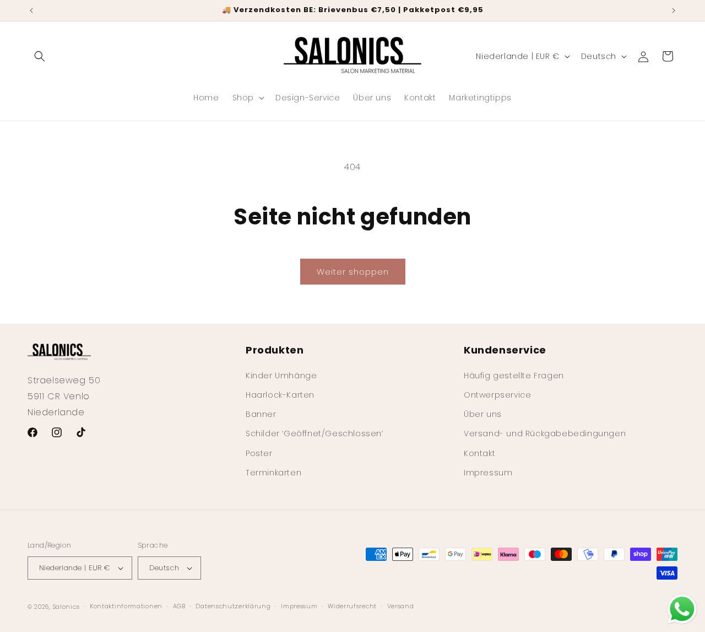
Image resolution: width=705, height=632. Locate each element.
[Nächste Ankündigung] (673, 10)
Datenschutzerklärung (233, 606)
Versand (400, 606)
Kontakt (479, 452)
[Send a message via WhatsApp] (682, 609)
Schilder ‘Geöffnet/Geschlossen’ (314, 433)
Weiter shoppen (353, 271)
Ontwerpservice (497, 394)
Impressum (488, 472)
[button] (40, 56)
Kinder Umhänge (281, 375)
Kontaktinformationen (126, 606)
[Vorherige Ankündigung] (31, 10)
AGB (179, 606)
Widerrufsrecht (352, 606)
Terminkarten (273, 472)
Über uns (483, 413)
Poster (259, 452)
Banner (261, 413)
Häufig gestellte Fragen (514, 375)
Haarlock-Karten (280, 394)
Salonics (66, 606)
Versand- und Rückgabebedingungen (545, 433)
